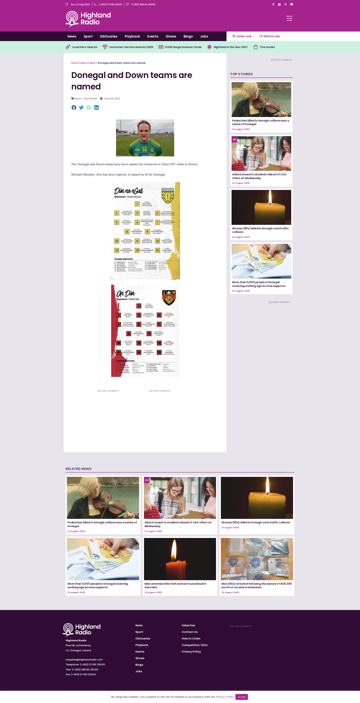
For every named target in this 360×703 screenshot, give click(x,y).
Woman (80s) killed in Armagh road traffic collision (260, 230)
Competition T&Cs (195, 645)
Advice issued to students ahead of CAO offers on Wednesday (259, 176)
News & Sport (88, 63)
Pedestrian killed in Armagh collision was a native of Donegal (260, 122)
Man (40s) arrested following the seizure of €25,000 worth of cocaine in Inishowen (256, 585)
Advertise (188, 625)
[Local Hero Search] (68, 47)
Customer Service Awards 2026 (131, 47)
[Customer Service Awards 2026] (105, 47)
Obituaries (108, 36)
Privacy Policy (191, 651)
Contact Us (190, 632)
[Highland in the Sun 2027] (209, 47)
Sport (88, 36)
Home (74, 63)
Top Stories (90, 98)
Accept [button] (242, 696)
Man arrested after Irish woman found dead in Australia (175, 585)
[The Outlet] (255, 47)
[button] (74, 108)
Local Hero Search (84, 47)
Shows (171, 36)
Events (152, 36)
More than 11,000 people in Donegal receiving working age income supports (258, 284)
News (72, 36)
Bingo (188, 36)
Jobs (204, 36)
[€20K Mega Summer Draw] (161, 47)
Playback (132, 36)
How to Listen (191, 638)
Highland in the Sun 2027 (231, 47)
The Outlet (267, 47)
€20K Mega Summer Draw (183, 47)
